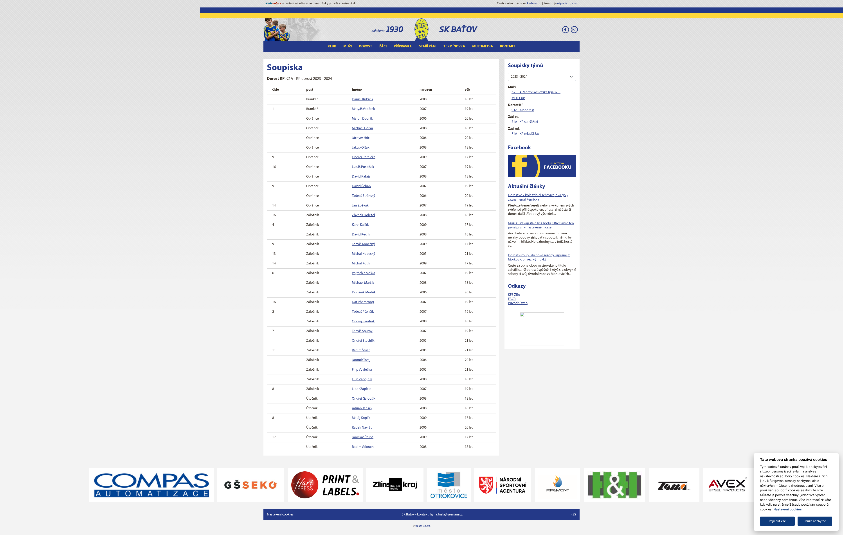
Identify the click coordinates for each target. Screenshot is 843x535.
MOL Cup (518, 98)
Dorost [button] (365, 46)
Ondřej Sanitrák (363, 321)
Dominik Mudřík (364, 292)
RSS (573, 514)
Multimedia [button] (482, 46)
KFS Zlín (514, 295)
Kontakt (507, 46)
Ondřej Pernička (363, 157)
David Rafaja (361, 176)
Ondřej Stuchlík (363, 341)
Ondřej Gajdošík (363, 398)
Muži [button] (347, 46)
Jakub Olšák (360, 147)
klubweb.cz (534, 3)
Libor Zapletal (362, 389)
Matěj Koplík (361, 418)
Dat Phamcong (363, 302)
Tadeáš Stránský (363, 196)
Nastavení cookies (280, 514)
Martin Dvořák (362, 118)
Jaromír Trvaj (361, 360)
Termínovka (454, 46)
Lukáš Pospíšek (363, 167)
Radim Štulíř (361, 350)
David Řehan (361, 186)
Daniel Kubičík (362, 99)
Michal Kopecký (363, 254)
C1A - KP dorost (523, 110)
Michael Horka (362, 128)
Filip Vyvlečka (362, 370)
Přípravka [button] (403, 46)
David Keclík (361, 234)
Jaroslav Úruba (362, 437)
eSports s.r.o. (423, 525)
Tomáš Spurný (362, 331)
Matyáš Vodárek (363, 109)
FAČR (512, 299)
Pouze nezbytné (815, 521)
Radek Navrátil (362, 427)
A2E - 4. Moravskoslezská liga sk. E (536, 92)
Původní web (518, 303)
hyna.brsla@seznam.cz (446, 514)
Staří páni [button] (427, 46)
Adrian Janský (362, 408)
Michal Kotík (361, 263)
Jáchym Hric (360, 138)
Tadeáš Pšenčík (363, 312)
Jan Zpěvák (360, 205)
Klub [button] (332, 46)
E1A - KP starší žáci (525, 122)
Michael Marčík (363, 283)
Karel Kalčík (360, 225)
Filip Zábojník (362, 379)
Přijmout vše (777, 521)
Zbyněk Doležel (363, 215)
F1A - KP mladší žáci (526, 134)
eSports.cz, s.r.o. (567, 3)
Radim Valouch (363, 447)
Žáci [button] (383, 46)
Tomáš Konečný (363, 244)
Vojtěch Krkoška (363, 273)
